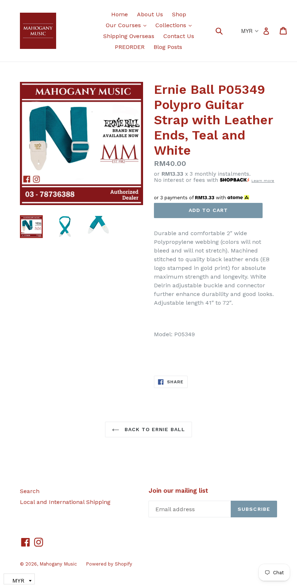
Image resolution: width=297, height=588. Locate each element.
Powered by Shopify (109, 564)
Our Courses (128, 25)
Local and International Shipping (65, 502)
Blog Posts (168, 46)
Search (29, 491)
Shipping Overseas (128, 36)
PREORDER (130, 46)
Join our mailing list (178, 490)
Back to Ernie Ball (154, 429)
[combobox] (224, 30)
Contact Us (178, 36)
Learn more (262, 180)
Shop (179, 14)
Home (119, 14)
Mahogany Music (58, 564)
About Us (150, 14)
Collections (175, 25)
